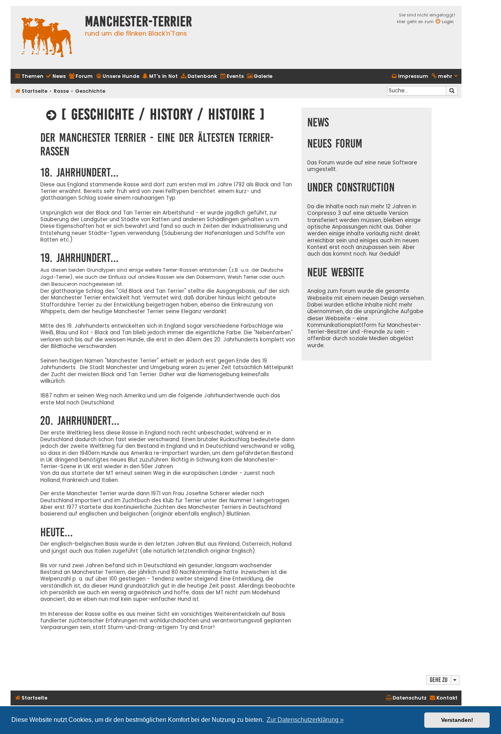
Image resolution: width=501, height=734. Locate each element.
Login (448, 21)
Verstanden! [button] (457, 720)
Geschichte (90, 91)
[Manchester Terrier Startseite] (46, 37)
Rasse (61, 91)
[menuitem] (55, 76)
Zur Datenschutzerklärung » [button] (305, 719)
